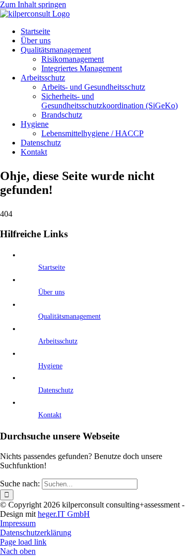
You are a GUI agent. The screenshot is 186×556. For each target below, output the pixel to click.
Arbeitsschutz (58, 341)
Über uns (51, 292)
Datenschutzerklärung (35, 532)
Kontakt (49, 415)
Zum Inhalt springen (33, 4)
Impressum (18, 523)
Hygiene (50, 366)
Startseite (51, 267)
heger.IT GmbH (64, 514)
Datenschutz (55, 390)
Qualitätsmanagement (69, 316)
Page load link (23, 541)
